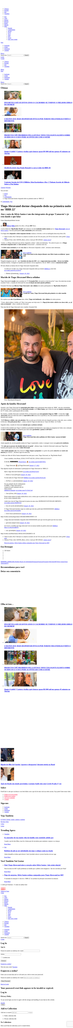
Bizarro (6, 21)
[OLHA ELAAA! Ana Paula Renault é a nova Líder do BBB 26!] (38, 160)
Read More (7, 844)
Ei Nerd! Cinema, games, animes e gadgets (13, 819)
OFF (9, 36)
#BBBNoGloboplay (10, 490)
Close (2, 893)
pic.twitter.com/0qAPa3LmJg (37, 477)
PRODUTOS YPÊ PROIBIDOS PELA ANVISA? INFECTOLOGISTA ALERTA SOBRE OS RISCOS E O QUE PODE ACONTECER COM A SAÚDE (37, 136)
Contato (6, 799)
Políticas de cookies (9, 796)
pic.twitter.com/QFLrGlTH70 (12, 270)
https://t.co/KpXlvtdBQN (11, 527)
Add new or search (6, 1012)
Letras (2, 826)
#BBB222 (47, 269)
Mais (5, 26)
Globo (52, 561)
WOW (10, 31)
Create (2, 58)
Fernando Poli (47, 561)
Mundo (6, 25)
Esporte (10, 28)
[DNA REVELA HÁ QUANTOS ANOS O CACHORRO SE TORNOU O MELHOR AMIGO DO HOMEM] (38, 95)
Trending (6, 13)
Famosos (40, 561)
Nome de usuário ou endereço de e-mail (12, 951)
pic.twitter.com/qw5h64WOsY (13, 503)
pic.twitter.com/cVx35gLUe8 (24, 490)
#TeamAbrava (22, 462)
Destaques (35, 561)
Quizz (9, 38)
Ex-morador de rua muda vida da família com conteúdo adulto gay (29, 838)
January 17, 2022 (34, 465)
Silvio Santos (60, 561)
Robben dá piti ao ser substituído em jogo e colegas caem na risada (28, 851)
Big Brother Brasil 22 (19, 561)
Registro (15, 967)
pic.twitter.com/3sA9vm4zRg (12, 510)
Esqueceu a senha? (6, 964)
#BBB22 (26, 477)
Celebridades (11, 29)
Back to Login (5, 984)
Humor (6, 20)
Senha (2, 954)
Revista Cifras (5, 821)
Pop (5, 17)
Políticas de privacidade (11, 794)
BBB (2, 561)
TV (8, 563)
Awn (9, 34)
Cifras (2, 824)
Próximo (8, 187)
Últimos (6, 9)
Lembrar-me (6, 957)
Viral (5, 18)
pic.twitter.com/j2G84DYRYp (37, 462)
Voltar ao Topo (5, 891)
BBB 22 (6, 561)
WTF (9, 33)
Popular (6, 10)
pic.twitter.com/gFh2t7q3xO (31, 471)
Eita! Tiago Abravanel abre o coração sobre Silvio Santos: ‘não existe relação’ (32, 865)
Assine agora (47, 240)
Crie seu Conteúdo (9, 798)
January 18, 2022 (25, 273)
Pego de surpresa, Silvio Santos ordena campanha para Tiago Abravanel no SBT (26, 543)
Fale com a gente (12, 39)
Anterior (3, 187)
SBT (55, 561)
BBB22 (10, 561)
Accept (3, 1003)
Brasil (6, 23)
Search (26, 55)
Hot (5, 12)
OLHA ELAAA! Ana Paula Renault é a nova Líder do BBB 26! (27, 168)
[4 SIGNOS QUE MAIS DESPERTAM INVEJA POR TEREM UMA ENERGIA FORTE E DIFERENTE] (38, 111)
